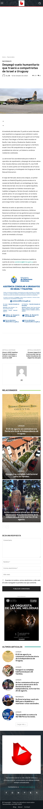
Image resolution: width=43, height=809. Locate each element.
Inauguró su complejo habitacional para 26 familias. (21, 475)
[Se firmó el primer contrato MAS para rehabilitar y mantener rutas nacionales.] (8, 700)
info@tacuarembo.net (27, 787)
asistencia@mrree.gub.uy (24, 262)
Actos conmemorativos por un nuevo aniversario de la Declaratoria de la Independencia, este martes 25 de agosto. (21, 515)
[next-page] (7, 526)
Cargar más (21, 724)
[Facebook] (6, 792)
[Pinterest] (24, 792)
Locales (21, 426)
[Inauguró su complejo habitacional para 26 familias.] (21, 458)
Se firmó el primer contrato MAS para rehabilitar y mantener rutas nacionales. (27, 701)
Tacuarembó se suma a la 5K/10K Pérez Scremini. (26, 716)
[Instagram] (12, 792)
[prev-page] (3, 526)
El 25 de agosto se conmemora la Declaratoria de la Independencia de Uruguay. (21, 431)
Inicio (4, 57)
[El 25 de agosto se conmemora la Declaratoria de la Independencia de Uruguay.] (21, 415)
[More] (29, 83)
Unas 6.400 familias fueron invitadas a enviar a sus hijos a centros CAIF (10, 355)
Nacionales (10, 57)
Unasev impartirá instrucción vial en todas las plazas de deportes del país (33, 355)
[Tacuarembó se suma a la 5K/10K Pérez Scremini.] (8, 714)
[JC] (4, 75)
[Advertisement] (21, 30)
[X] (37, 792)
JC (9, 75)
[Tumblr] (30, 792)
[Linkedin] (18, 792)
